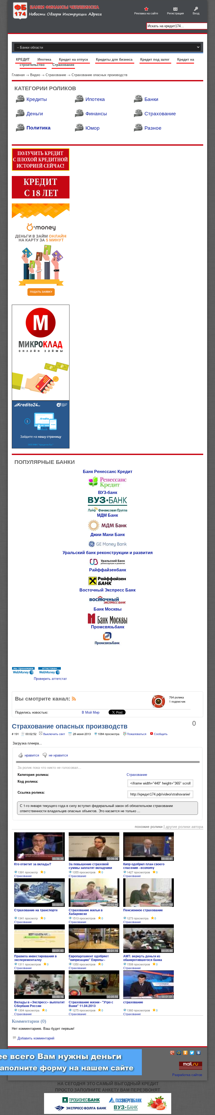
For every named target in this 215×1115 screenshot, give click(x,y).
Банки (151, 98)
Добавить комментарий (36, 1038)
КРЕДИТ (23, 59)
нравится (32, 755)
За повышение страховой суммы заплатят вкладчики (90, 866)
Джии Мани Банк (107, 534)
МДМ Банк (107, 515)
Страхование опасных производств (99, 74)
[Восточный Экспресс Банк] (107, 604)
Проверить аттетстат (50, 678)
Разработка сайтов (187, 1074)
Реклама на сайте (146, 13)
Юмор (92, 127)
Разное (153, 127)
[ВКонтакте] (198, 1052)
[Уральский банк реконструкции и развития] (107, 565)
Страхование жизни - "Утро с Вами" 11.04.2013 (91, 1004)
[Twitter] (192, 1052)
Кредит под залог (155, 59)
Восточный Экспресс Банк (107, 590)
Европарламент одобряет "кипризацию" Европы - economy (89, 960)
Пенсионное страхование (143, 910)
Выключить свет (54, 734)
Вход (196, 13)
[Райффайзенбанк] (107, 585)
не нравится (58, 755)
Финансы (96, 113)
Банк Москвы (108, 609)
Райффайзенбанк (107, 570)
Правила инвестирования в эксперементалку (35, 958)
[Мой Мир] (179, 1052)
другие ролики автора (184, 826)
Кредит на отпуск (74, 59)
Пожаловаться (136, 734)
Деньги (34, 113)
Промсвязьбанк (107, 627)
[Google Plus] (172, 1052)
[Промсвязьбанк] (107, 644)
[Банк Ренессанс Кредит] (107, 487)
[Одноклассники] (185, 1052)
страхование (133, 1002)
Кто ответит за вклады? (32, 864)
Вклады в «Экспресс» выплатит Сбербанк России (39, 1004)
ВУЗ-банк (107, 492)
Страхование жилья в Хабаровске (86, 912)
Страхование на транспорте (36, 910)
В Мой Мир (90, 712)
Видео (35, 74)
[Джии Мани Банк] (107, 547)
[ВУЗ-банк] (107, 510)
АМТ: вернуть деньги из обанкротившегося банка (142, 958)
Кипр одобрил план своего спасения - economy (143, 866)
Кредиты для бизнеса (114, 59)
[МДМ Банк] (107, 529)
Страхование (63, 64)
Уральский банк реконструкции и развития (108, 552)
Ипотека (44, 59)
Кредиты (36, 98)
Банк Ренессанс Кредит (107, 471)
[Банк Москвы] (107, 622)
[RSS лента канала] (74, 699)
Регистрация (175, 13)
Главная (18, 74)
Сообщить (161, 734)
